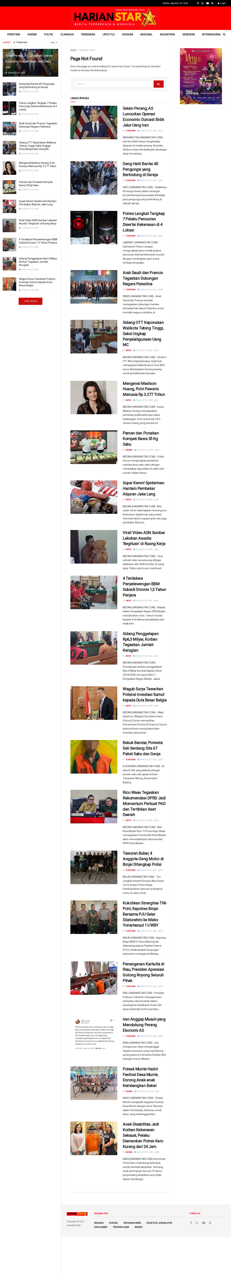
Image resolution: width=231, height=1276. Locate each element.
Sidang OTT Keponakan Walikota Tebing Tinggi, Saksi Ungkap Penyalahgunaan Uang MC (37, 145)
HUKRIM (32, 34)
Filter (53, 42)
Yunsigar (131, 131)
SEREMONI (188, 34)
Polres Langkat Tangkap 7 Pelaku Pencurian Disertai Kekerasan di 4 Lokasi (38, 106)
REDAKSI (99, 1223)
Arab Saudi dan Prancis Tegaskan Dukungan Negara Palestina (143, 278)
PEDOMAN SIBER (132, 1223)
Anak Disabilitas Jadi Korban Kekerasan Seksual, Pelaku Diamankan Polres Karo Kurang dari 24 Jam (143, 1135)
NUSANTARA (167, 34)
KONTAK (113, 1223)
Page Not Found (87, 50)
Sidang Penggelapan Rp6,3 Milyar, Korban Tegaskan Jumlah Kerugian (38, 261)
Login (223, 3)
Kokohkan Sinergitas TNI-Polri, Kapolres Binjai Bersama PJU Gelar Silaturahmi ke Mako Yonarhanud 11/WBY (145, 914)
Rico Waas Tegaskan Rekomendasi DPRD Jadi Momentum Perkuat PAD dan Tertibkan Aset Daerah (144, 803)
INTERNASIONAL (211, 34)
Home (73, 50)
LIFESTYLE (109, 34)
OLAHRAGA (67, 34)
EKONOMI (127, 34)
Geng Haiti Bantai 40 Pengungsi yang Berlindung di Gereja (140, 169)
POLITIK (48, 34)
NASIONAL (146, 34)
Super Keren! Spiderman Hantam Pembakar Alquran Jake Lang (143, 488)
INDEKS (139, 1227)
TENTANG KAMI (121, 1227)
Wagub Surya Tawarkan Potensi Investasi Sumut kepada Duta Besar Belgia (37, 282)
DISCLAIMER (100, 1227)
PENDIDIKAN (88, 34)
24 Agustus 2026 (143, 656)
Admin (129, 450)
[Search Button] (159, 84)
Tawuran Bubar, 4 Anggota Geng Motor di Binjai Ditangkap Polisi (143, 859)
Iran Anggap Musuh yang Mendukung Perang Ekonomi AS (144, 1025)
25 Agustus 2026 (148, 131)
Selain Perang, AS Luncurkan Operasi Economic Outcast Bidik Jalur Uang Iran (29, 61)
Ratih (128, 350)
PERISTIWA (13, 34)
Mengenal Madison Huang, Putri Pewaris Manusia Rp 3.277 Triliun (144, 389)
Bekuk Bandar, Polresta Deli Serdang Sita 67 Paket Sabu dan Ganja (143, 748)
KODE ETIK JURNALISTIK (159, 1223)
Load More (30, 301)
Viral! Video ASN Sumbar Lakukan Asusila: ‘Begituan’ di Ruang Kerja (144, 538)
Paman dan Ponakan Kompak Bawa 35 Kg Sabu (141, 439)
